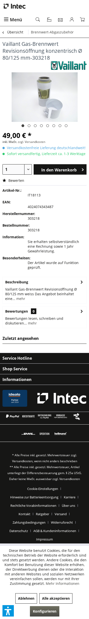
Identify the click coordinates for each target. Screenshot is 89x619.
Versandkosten (22, 461)
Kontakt (24, 514)
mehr (20, 298)
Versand (61, 514)
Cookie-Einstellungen (42, 488)
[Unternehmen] (49, 20)
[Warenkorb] (83, 20)
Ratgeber (42, 514)
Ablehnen (26, 598)
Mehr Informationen (62, 583)
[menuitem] (16, 20)
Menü (16, 20)
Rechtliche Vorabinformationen (33, 505)
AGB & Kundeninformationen (54, 531)
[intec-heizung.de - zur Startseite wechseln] (44, 6)
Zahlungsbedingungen (29, 522)
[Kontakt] (61, 20)
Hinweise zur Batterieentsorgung (34, 497)
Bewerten (15, 180)
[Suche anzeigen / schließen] (38, 20)
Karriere (69, 497)
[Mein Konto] (72, 20)
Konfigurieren (44, 611)
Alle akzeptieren (56, 598)
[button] (8, 611)
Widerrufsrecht (62, 522)
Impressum (44, 539)
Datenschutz (18, 531)
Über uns (68, 505)
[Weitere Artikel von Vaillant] (69, 65)
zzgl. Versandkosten (31, 142)
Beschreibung (16, 282)
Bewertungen (16, 311)
